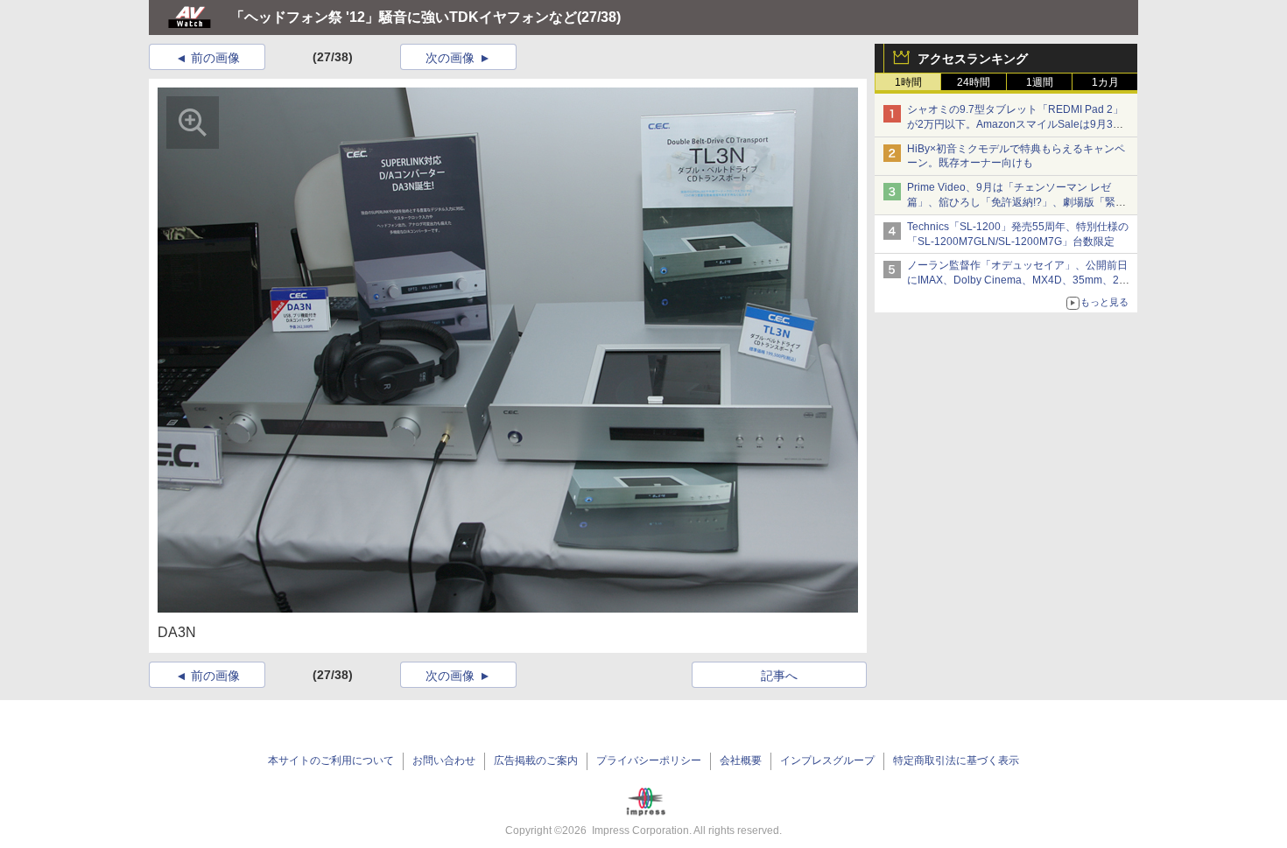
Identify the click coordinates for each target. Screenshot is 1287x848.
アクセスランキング (973, 59)
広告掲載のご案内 (536, 760)
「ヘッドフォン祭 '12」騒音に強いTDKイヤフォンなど (403, 17)
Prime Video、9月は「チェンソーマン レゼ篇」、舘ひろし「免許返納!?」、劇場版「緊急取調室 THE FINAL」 (1016, 202)
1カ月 (1105, 82)
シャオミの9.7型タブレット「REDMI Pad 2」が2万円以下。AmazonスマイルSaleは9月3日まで (1015, 124)
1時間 (908, 82)
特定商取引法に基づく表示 (956, 760)
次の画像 (450, 58)
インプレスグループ (827, 760)
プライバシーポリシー (648, 760)
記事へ (779, 676)
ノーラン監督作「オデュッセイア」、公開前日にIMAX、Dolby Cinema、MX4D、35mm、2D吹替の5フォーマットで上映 (1017, 280)
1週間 (1039, 82)
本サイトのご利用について (331, 760)
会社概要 (741, 760)
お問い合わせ (443, 760)
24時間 (973, 82)
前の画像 (215, 58)
